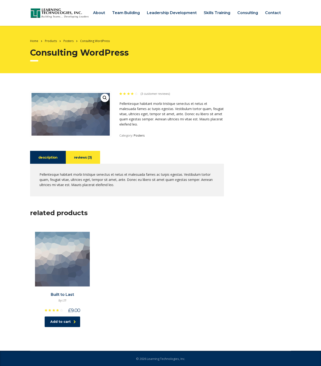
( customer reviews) (155, 93)
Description (48, 157)
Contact (273, 13)
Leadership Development (172, 13)
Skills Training (217, 13)
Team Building (126, 13)
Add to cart (60, 322)
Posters (139, 135)
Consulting (247, 13)
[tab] (48, 157)
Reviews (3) (83, 157)
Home (34, 41)
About (99, 13)
